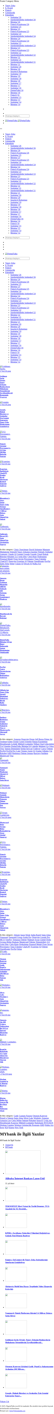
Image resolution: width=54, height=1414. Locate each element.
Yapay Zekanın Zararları (27, 552)
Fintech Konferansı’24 (19, 41)
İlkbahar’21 (15, 64)
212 (16, 557)
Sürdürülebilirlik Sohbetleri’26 (23, 20)
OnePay (8, 940)
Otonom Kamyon (40, 1116)
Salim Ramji (36, 935)
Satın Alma (4, 564)
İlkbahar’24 (15, 38)
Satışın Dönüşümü (12, 749)
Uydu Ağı (48, 1120)
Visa (11, 756)
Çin (50, 751)
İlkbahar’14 (15, 104)
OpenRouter (39, 561)
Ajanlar (39, 751)
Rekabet (10, 557)
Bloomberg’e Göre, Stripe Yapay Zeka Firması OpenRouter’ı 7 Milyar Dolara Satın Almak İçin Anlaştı (5, 508)
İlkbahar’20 (15, 69)
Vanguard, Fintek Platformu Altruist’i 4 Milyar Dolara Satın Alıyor (4, 774)
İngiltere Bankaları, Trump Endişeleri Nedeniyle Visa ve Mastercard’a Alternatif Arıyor (5, 725)
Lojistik (14, 744)
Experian (20, 561)
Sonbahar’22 (15, 53)
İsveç (2, 1127)
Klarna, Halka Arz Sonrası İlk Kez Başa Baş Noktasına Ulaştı (4, 1104)
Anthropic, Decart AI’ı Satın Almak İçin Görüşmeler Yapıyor (4, 539)
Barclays (37, 753)
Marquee (46, 549)
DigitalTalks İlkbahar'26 (21, 746)
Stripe (12, 564)
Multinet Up (44, 746)
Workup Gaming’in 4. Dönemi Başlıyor (4, 1082)
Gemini (20, 554)
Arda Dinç (22, 557)
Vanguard (4, 937)
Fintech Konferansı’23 (19, 50)
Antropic (3, 554)
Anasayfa (9, 1145)
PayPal (47, 561)
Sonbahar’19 (15, 74)
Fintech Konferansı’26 (19, 24)
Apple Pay (27, 937)
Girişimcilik (10, 13)
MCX (2, 940)
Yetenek (41, 552)
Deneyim (12, 561)
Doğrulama (42, 557)
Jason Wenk (25, 935)
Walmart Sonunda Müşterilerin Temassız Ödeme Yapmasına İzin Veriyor (4, 800)
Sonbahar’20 (15, 67)
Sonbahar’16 (15, 88)
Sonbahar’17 (15, 83)
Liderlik (34, 746)
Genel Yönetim (25, 741)
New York (19, 1127)
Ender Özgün (13, 741)
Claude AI (12, 554)
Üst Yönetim (5, 746)
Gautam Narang (25, 1116)
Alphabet (49, 552)
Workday (37, 1118)
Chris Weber (16, 1120)
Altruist (17, 935)
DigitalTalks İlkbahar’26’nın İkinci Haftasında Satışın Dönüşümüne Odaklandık (6, 646)
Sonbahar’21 (15, 60)
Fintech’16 (14, 95)
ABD (9, 753)
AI (26, 561)
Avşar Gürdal (40, 940)
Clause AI (19, 564)
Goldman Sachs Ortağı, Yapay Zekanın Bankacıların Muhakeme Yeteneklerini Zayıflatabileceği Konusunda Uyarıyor (6, 386)
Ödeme (30, 561)
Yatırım (10, 1118)
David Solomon (35, 549)
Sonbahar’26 (15, 17)
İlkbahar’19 (15, 76)
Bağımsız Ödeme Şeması (22, 753)
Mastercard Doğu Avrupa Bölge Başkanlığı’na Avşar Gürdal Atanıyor (5, 829)
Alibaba (45, 751)
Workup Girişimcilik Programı (26, 1125)
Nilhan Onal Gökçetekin (44, 744)
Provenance (29, 559)
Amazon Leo (5, 1120)
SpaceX (39, 1120)
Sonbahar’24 (15, 34)
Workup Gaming (7, 1125)
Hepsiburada (5, 744)
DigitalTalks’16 (16, 90)
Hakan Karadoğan (39, 741)
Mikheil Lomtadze (25, 744)
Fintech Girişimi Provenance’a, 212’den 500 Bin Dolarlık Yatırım (5, 450)
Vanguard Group (15, 937)
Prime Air (48, 739)
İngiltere (44, 753)
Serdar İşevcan (26, 749)
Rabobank (39, 1123)
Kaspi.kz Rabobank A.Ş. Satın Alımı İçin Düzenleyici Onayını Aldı (4, 1055)
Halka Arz (37, 564)
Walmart (30, 940)
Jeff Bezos (39, 739)
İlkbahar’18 (15, 81)
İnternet (25, 1120)
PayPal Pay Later (13, 751)
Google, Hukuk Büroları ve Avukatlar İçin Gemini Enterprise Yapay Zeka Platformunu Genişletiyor (4, 418)
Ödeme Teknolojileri (37, 942)
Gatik (16, 1116)
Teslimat (3, 741)
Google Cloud (36, 554)
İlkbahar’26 (15, 22)
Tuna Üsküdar (40, 559)
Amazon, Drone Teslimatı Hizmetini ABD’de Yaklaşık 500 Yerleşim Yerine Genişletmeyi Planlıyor (5, 588)
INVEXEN (48, 1123)
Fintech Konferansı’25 (19, 31)
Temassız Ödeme (20, 940)
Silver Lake (28, 1118)
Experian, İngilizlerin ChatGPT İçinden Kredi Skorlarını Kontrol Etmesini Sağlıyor (4, 477)
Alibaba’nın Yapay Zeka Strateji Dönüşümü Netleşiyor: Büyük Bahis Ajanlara (4, 697)
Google (27, 554)
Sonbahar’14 (15, 102)
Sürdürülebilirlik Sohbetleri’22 (23, 55)
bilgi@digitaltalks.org (17, 1411)
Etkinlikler (9, 15)
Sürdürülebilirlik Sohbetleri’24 (23, 36)
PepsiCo (3, 1118)
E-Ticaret (9, 8)
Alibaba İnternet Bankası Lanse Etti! (25, 1178)
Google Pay (45, 937)
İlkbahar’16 (15, 93)
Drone (32, 739)
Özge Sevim (18, 559)
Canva (43, 749)
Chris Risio (32, 557)
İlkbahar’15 (15, 100)
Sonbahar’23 (15, 43)
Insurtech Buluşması (18, 71)
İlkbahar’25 (15, 29)
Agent (30, 751)
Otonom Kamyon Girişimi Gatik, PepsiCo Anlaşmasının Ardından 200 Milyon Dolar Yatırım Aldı (5, 969)
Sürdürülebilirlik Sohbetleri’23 (23, 45)
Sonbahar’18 (15, 78)
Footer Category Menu (9, 1)
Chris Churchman (21, 549)
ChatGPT (4, 561)
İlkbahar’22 (15, 57)
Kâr (6, 1127)
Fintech (8, 10)
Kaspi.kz (14, 1123)
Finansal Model (6, 559)
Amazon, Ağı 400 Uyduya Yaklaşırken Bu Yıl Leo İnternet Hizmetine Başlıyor (4, 1027)
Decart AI (28, 564)
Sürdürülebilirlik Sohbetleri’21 (23, 62)
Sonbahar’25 (15, 27)
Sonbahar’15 (15, 97)
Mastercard (4, 756)
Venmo (24, 751)
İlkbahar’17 (15, 86)
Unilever (36, 749)
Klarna (11, 1127)
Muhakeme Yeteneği (8, 552)
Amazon (17, 739)
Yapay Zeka (10, 5)
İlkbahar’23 (15, 48)
